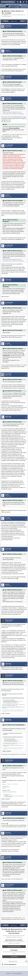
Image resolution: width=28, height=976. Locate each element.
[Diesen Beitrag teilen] (25, 27)
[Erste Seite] (2, 21)
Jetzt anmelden (14, 956)
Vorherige (6, 21)
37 (26, 961)
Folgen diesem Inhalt (13, 961)
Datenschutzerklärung (17, 973)
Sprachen (8, 973)
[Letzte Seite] (26, 21)
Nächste (22, 21)
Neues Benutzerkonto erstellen (14, 946)
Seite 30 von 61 (14, 21)
